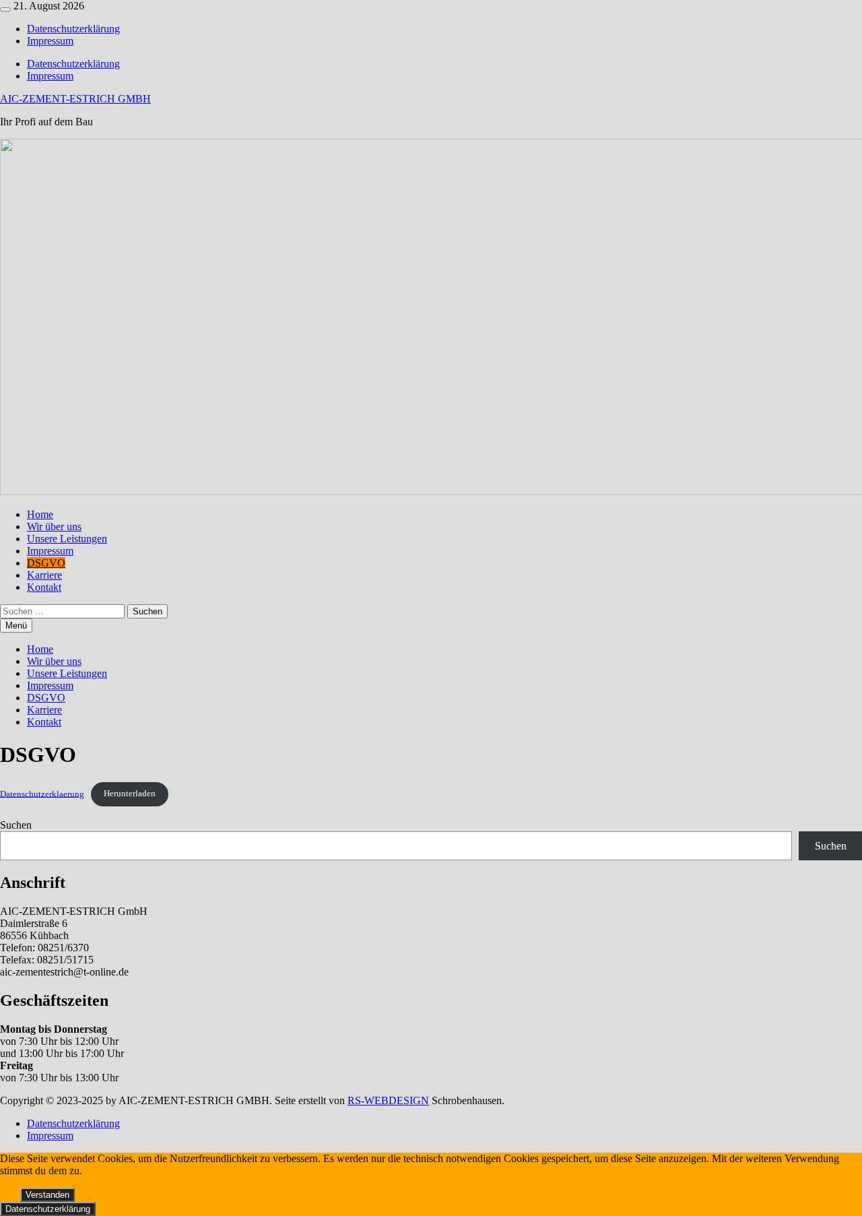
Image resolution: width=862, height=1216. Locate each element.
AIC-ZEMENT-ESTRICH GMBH (75, 98)
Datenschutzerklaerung (42, 793)
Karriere (44, 575)
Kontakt (44, 587)
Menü (16, 625)
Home (40, 514)
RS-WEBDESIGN (388, 1100)
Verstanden (47, 1195)
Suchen (16, 825)
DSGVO (46, 563)
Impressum (50, 40)
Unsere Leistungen (67, 538)
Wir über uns (54, 526)
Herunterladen (130, 793)
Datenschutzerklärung (73, 28)
